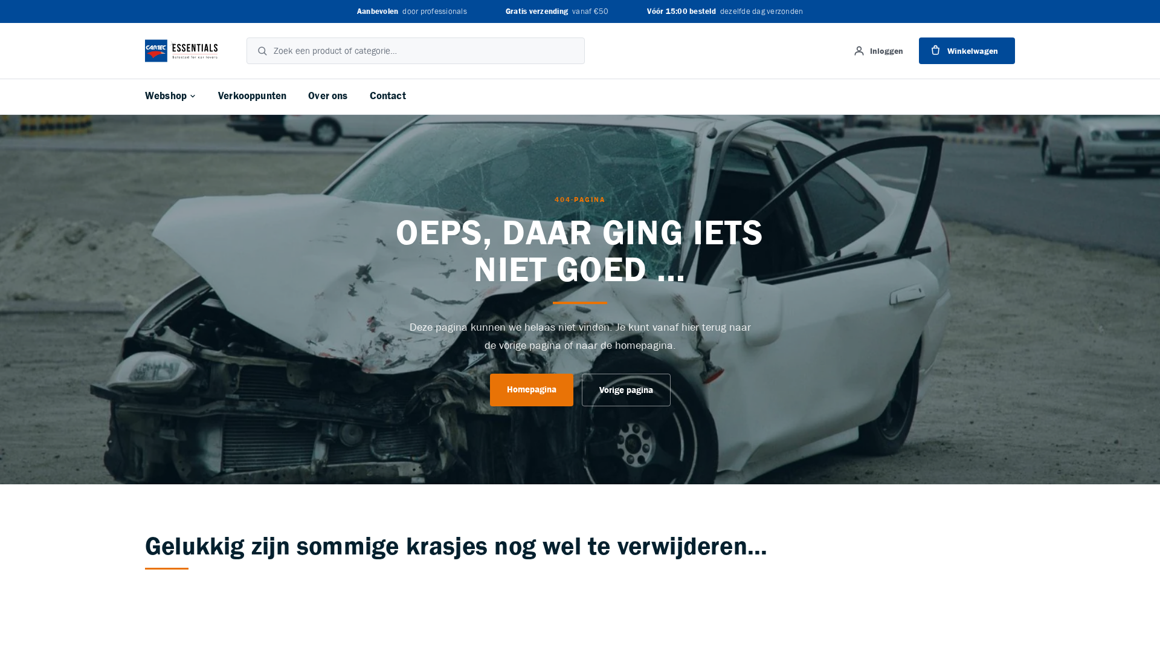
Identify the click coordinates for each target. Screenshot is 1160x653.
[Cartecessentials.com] (181, 51)
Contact (388, 96)
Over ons (327, 96)
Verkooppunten (252, 96)
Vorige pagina (626, 390)
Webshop (166, 96)
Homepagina (531, 390)
